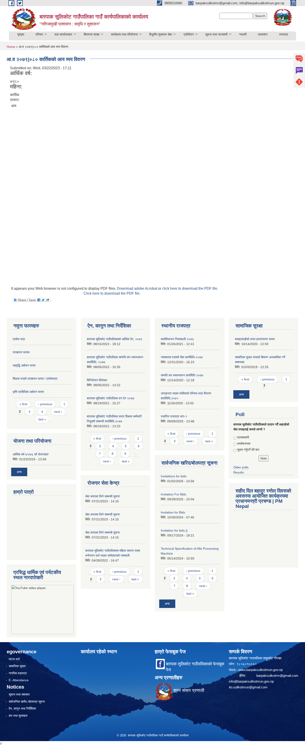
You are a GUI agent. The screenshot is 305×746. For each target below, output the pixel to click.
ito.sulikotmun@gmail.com (248, 687)
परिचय (39, 34)
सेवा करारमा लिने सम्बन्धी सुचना (102, 496)
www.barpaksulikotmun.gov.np (261, 670)
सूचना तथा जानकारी (216, 34)
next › (58, 411)
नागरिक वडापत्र (18, 673)
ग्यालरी (243, 34)
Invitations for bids (173, 476)
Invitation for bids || (174, 530)
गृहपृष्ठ (20, 34)
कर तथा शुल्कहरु (18, 715)
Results (238, 472)
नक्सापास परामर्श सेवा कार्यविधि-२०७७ (182, 357)
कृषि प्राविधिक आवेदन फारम (28, 392)
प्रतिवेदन (189, 34)
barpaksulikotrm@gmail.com (277, 675)
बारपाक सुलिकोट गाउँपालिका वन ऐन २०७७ (110, 398)
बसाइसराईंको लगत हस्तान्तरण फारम (255, 339)
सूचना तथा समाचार (19, 694)
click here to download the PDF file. (190, 288)
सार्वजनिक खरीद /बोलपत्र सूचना (27, 701)
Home (11, 46)
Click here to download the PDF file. (112, 293)
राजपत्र (283, 34)
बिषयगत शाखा (91, 34)
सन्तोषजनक (243, 443)
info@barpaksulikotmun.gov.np (251, 681)
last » (42, 419)
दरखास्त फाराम (21, 352)
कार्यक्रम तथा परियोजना (124, 34)
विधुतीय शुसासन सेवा (160, 34)
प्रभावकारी (243, 437)
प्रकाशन (262, 34)
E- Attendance (19, 680)
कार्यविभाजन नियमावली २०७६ (177, 339)
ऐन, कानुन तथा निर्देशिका (22, 708)
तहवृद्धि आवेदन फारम (24, 365)
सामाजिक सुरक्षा (17, 666)
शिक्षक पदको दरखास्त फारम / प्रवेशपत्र (35, 378)
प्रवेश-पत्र (19, 339)
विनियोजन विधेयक (97, 380)
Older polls (241, 467)
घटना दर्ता (14, 659)
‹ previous (45, 404)
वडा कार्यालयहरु (63, 34)
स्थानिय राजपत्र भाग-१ (174, 416)
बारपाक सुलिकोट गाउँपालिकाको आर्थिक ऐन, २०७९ (114, 339)
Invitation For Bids (173, 494)
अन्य (19, 472)
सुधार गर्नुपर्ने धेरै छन (248, 449)
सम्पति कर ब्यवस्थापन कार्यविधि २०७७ (182, 375)
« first (23, 404)
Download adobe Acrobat (137, 288)
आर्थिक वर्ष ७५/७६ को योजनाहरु (31, 454)
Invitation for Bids (173, 512)
